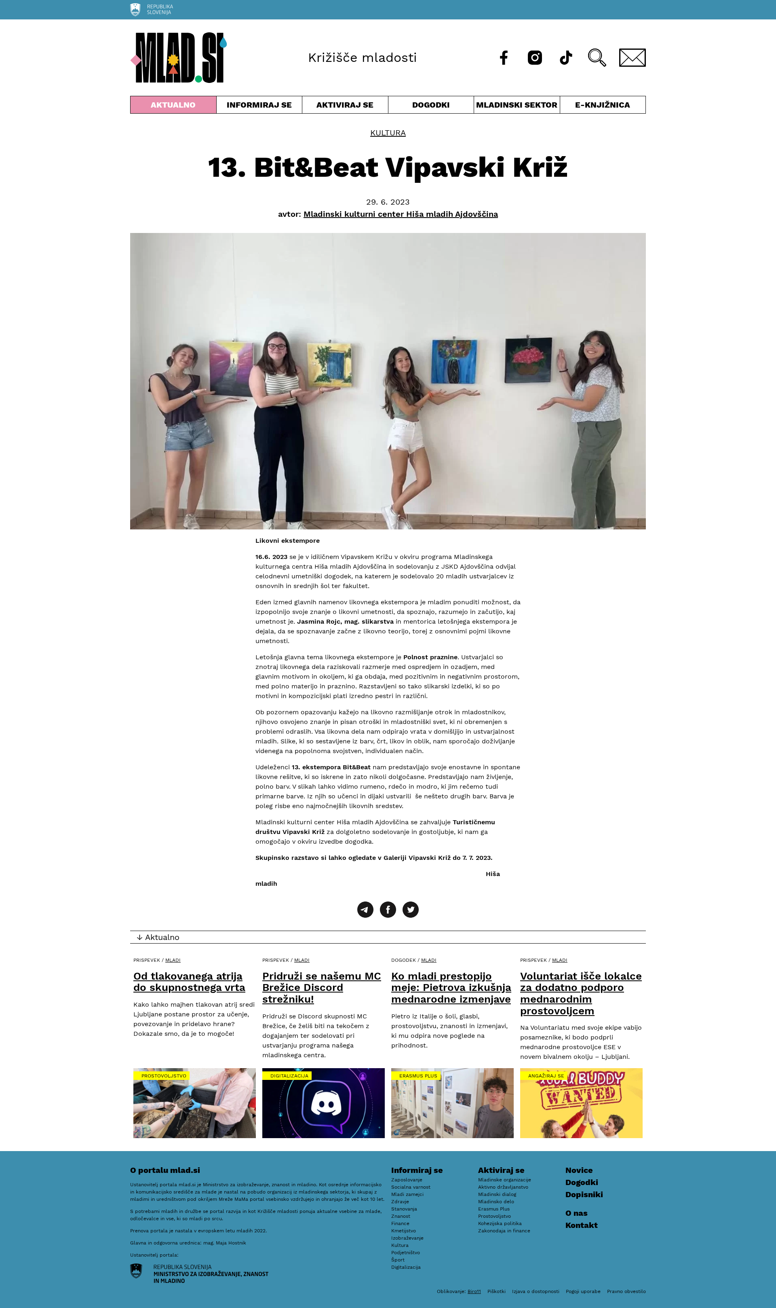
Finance (400, 1223)
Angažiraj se (546, 1076)
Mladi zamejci (407, 1194)
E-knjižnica (602, 105)
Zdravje (400, 1201)
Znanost (400, 1216)
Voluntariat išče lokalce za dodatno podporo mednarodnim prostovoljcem (581, 993)
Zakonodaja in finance (504, 1231)
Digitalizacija (289, 1076)
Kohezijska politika (500, 1223)
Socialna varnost (410, 1187)
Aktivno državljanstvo (503, 1187)
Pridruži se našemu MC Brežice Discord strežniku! (321, 987)
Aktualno (175, 106)
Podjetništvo (405, 1252)
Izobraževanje (407, 1238)
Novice (579, 1170)
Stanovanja (404, 1209)
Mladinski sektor (517, 106)
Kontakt (581, 1225)
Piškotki (496, 1291)
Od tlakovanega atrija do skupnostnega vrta (189, 982)
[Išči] (597, 58)
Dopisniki (584, 1194)
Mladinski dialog (497, 1194)
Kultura (388, 133)
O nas (576, 1213)
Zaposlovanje (406, 1180)
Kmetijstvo (403, 1231)
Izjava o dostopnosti (535, 1291)
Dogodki (431, 105)
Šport (398, 1260)
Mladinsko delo (496, 1201)
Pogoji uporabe (583, 1291)
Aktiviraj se (345, 106)
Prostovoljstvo (163, 1076)
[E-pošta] (632, 58)
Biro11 (474, 1291)
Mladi (173, 960)
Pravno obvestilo (626, 1291)
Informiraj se (259, 106)
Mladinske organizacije (504, 1180)
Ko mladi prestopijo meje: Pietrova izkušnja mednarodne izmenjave (451, 987)
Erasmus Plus (418, 1076)
